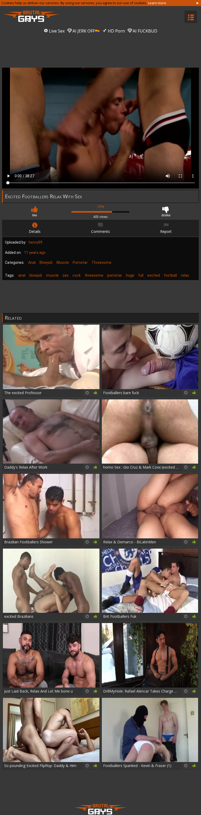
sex (66, 275)
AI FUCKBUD (144, 31)
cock (76, 275)
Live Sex (56, 31)
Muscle (63, 262)
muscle (52, 275)
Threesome (101, 262)
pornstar (114, 275)
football (170, 275)
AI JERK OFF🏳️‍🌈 (85, 31)
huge (130, 275)
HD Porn (116, 31)
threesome (94, 275)
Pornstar (80, 262)
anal (21, 275)
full (140, 275)
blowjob (35, 275)
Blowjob (46, 262)
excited (153, 275)
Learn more (157, 3)
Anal (32, 262)
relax (185, 275)
